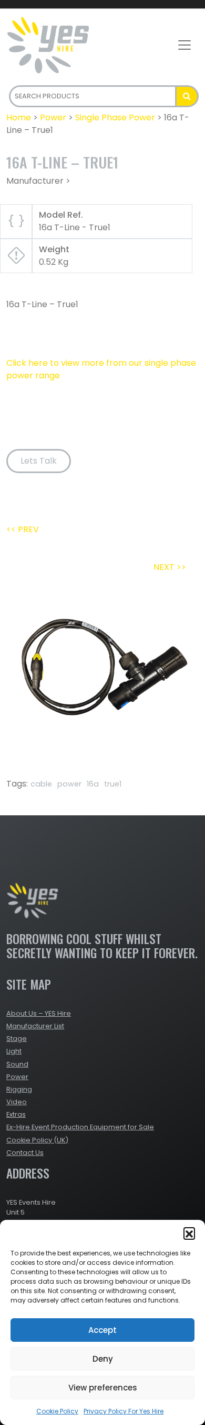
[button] (189, 1233)
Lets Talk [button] (38, 461)
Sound (17, 1064)
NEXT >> (169, 567)
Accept (102, 1330)
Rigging (19, 1089)
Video (16, 1101)
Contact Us (25, 1152)
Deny (103, 1358)
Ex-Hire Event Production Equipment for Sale (80, 1127)
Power (53, 117)
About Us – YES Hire (38, 1013)
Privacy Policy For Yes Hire (123, 1411)
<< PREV (22, 529)
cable (41, 784)
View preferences (102, 1387)
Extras (16, 1114)
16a (93, 784)
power (69, 784)
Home (18, 117)
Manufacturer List (35, 1026)
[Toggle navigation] (184, 45)
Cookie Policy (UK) (37, 1140)
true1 (112, 784)
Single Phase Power (115, 117)
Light (14, 1051)
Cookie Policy (57, 1411)
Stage (16, 1038)
